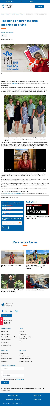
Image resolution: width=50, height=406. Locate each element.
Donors (4, 36)
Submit (5, 228)
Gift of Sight (15, 83)
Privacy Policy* (20, 379)
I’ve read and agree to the (11, 219)
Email (6, 213)
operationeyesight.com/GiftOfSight (12, 193)
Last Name (7, 209)
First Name (7, 205)
